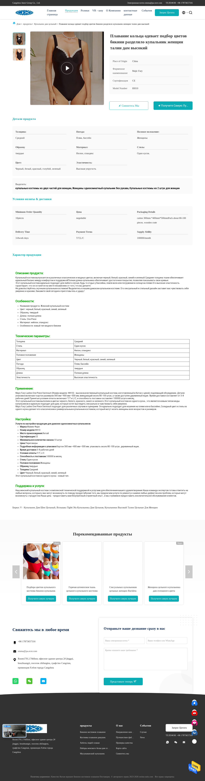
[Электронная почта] (47, 683)
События (147, 10)
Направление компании (125, 732)
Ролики (85, 10)
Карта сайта (121, 748)
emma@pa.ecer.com (27, 651)
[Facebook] (194, 702)
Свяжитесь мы (130, 105)
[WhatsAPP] (19, 683)
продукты (27, 24)
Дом (18, 24)
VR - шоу (97, 10)
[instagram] (194, 721)
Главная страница (52, 12)
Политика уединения (40, 777)
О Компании (113, 10)
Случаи (143, 732)
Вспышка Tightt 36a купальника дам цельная (80, 507)
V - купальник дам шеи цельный (37, 507)
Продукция (71, 10)
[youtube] (194, 711)
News (142, 737)
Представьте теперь (121, 681)
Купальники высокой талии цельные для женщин (131, 507)
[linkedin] (194, 731)
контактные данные (130, 12)
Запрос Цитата (166, 12)
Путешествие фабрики (125, 738)
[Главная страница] (24, 12)
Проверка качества (124, 743)
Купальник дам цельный (45, 24)
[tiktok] (194, 741)
